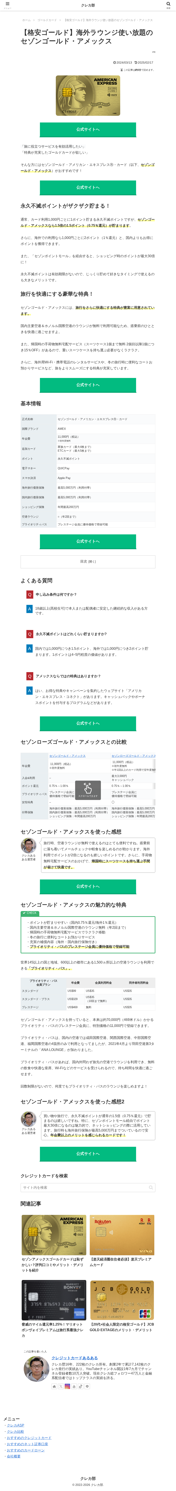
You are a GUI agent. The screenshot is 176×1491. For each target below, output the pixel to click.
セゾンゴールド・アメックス (67, 755)
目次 (83, 561)
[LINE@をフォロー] (87, 1386)
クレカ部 (88, 5)
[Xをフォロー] (61, 1386)
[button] (151, 1187)
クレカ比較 (15, 1431)
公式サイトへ (88, 129)
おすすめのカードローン (26, 1450)
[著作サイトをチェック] (54, 1386)
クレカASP (15, 1425)
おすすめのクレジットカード (29, 1438)
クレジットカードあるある (75, 1358)
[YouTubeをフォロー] (74, 1386)
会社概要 (14, 1456)
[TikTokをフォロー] (80, 1386)
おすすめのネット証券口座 (27, 1444)
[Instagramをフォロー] (67, 1386)
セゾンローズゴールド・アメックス (134, 755)
